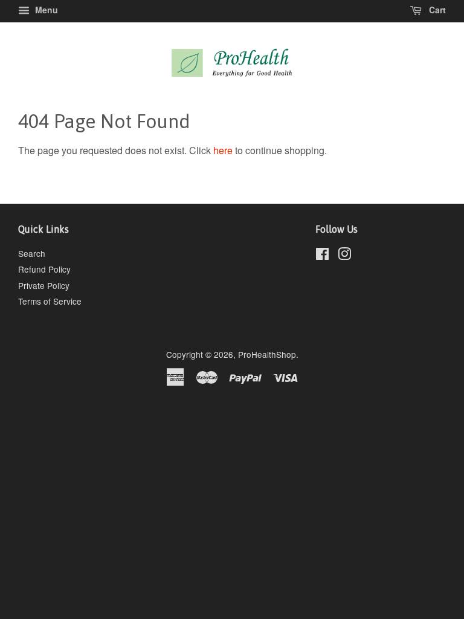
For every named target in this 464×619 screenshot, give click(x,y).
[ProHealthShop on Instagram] (344, 256)
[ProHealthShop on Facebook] (322, 256)
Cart (436, 10)
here (223, 150)
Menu (45, 10)
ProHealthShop (267, 354)
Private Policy (43, 285)
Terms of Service (50, 301)
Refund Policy (44, 269)
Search (31, 253)
